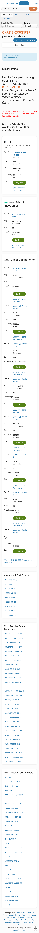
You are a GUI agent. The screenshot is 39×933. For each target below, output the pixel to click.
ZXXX (7, 799)
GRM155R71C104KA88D (14, 830)
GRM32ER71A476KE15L (13, 740)
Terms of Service (26, 917)
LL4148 (7, 905)
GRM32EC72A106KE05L (14, 656)
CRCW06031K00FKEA (13, 879)
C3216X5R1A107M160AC (14, 660)
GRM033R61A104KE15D (13, 731)
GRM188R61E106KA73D (13, 651)
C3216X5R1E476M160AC (14, 638)
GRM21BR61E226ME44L (14, 634)
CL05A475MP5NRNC (13, 713)
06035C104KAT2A (12, 687)
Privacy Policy (12, 917)
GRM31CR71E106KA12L (13, 682)
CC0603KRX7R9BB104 (13, 717)
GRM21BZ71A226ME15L (14, 762)
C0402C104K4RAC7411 (13, 753)
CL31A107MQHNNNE (12, 726)
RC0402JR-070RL (11, 808)
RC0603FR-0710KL (12, 861)
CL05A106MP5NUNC (13, 643)
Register (24, 3)
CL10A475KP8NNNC (12, 744)
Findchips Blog (12, 3)
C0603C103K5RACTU (13, 896)
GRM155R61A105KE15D (13, 883)
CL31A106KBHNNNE (12, 735)
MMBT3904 (9, 790)
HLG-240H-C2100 (11, 786)
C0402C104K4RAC (12, 748)
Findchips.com (3, 3)
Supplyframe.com (19, 930)
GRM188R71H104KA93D (14, 813)
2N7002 (8, 887)
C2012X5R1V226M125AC (14, 757)
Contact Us (20, 913)
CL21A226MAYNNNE (13, 722)
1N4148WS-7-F (10, 839)
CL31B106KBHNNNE (12, 669)
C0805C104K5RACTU (13, 821)
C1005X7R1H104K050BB (14, 782)
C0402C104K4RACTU (13, 665)
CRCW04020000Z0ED (13, 848)
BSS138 (7, 857)
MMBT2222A (9, 865)
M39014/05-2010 (11, 584)
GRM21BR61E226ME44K (14, 647)
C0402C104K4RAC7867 (14, 695)
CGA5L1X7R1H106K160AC (14, 691)
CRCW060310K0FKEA (13, 804)
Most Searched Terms (11, 915)
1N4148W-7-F (10, 826)
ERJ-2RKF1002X (11, 874)
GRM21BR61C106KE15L (13, 678)
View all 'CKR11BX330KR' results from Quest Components (18, 561)
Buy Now (19, 183)
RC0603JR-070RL (11, 901)
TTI (17, 144)
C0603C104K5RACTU (13, 835)
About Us (30, 913)
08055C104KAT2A (12, 870)
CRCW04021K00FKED (13, 817)
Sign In (35, 3)
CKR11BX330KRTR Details (25, 40)
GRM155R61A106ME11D (13, 673)
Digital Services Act (11, 920)
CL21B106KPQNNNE (12, 704)
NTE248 (8, 777)
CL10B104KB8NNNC (12, 709)
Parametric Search (29, 915)
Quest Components (22, 259)
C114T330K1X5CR (11, 580)
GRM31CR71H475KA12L (13, 700)
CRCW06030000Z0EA (13, 843)
